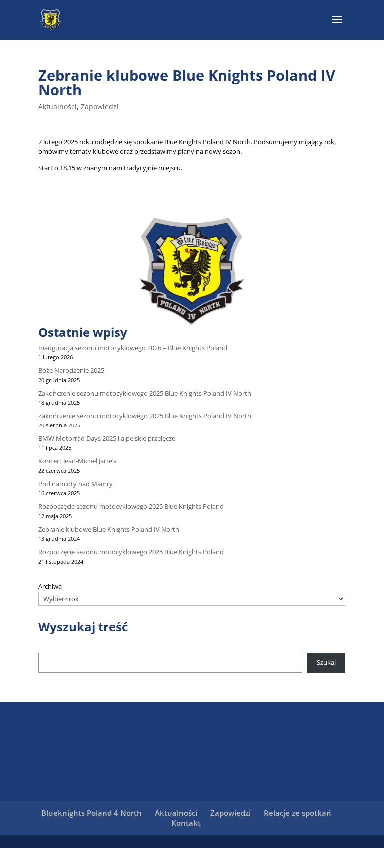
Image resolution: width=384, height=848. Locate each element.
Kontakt (186, 823)
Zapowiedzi (100, 106)
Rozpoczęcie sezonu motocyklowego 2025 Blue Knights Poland (131, 506)
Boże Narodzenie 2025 (71, 370)
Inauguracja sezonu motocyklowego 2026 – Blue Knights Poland (133, 347)
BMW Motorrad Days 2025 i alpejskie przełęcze (107, 438)
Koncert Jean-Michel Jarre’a (77, 460)
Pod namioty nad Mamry (75, 483)
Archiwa (50, 586)
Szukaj (326, 662)
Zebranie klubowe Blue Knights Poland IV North (109, 529)
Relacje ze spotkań (298, 813)
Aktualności (57, 106)
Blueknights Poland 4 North (92, 813)
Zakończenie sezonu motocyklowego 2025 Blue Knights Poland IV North (145, 393)
